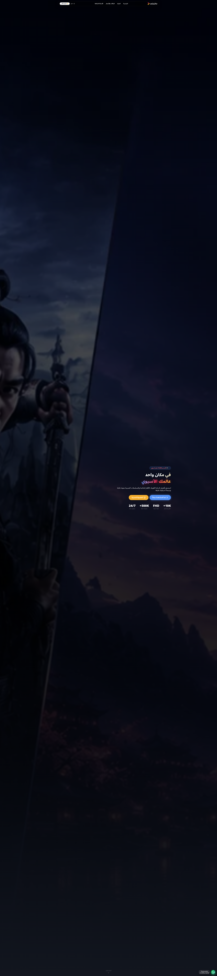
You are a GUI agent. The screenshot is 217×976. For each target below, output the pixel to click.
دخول (72, 3)
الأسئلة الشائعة (99, 4)
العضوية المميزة (137, 497)
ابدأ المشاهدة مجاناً (159, 497)
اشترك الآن (63, 4)
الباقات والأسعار (110, 4)
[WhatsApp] (213, 972)
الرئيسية (125, 4)
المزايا (119, 4)
